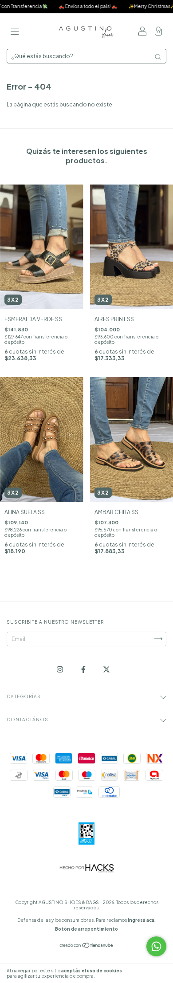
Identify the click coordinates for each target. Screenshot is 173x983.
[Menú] (14, 32)
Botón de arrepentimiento (86, 929)
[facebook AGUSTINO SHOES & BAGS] (83, 669)
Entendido (148, 973)
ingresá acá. (142, 920)
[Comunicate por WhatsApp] (156, 946)
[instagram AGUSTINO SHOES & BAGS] (60, 669)
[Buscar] (157, 56)
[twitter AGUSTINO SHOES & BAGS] (106, 669)
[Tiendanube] (86, 946)
